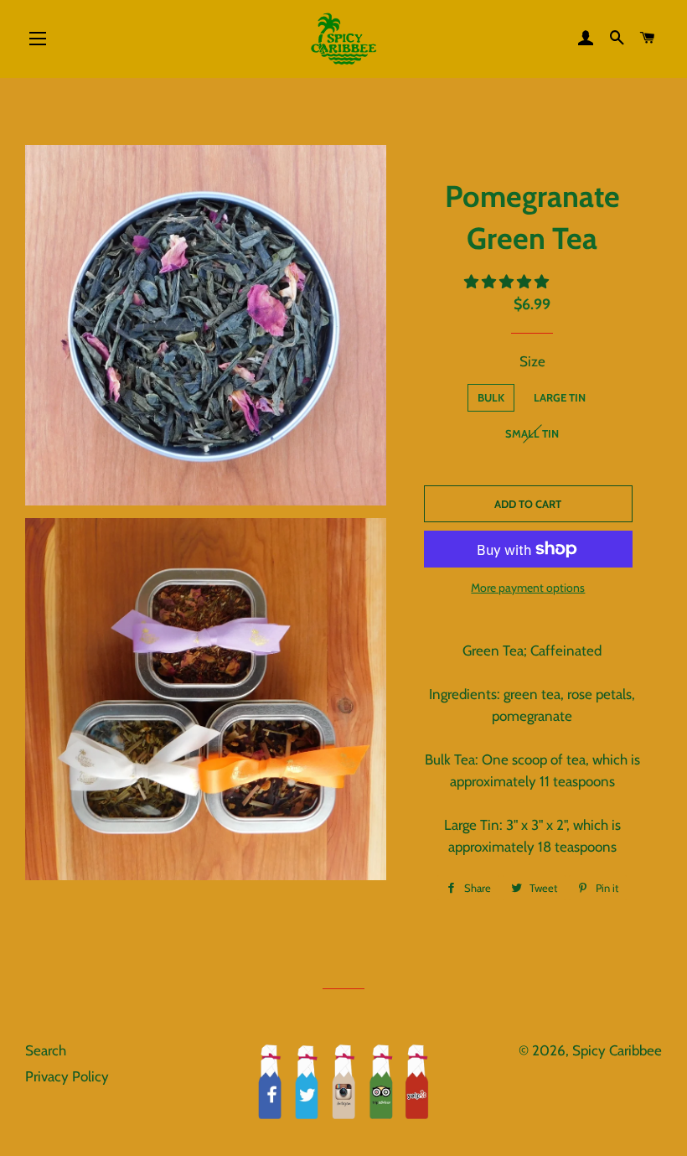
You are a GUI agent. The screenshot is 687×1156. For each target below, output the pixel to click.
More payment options (528, 587)
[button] (508, 281)
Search (45, 1050)
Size (532, 361)
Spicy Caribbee (617, 1050)
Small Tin (532, 433)
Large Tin (560, 397)
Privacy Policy (67, 1076)
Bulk (491, 397)
